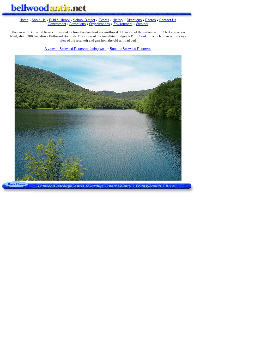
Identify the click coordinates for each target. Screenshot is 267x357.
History (118, 20)
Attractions (77, 24)
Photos (150, 20)
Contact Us (167, 20)
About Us (39, 20)
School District (84, 20)
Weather (142, 24)
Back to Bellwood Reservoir (130, 49)
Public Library (59, 20)
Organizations (99, 24)
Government (57, 24)
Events (104, 20)
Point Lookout (141, 36)
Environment (122, 24)
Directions (134, 20)
